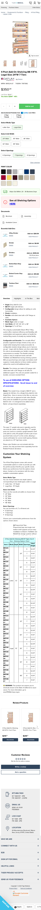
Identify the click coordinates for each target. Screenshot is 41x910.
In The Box (28, 298)
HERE (12, 203)
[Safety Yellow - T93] (9, 177)
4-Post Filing (35, 12)
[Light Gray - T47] (15, 171)
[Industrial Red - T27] (3, 177)
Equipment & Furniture (15, 12)
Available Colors (11, 222)
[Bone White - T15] (9, 183)
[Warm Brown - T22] (26, 177)
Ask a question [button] (20, 772)
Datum (20, 79)
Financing (4, 7)
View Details (10, 740)
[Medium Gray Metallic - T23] (9, 171)
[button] (37, 726)
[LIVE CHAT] (20, 818)
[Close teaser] (15, 907)
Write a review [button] (20, 767)
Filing (27, 12)
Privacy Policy (13, 888)
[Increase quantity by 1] (15, 106)
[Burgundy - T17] (15, 177)
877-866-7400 (30, 3)
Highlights (17, 298)
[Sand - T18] (32, 177)
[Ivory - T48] (15, 183)
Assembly (27, 216)
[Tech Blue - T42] (32, 171)
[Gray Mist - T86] (3, 183)
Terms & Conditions (26, 888)
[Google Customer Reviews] (20, 893)
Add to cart (29, 106)
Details (11, 236)
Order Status (36, 7)
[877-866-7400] (20, 795)
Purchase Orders (14, 7)
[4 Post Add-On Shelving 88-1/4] (5, 63)
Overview (6, 298)
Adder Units (7, 14)
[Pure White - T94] (20, 171)
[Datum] (7, 79)
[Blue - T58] (26, 171)
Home (3, 12)
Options (29, 907)
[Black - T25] (3, 171)
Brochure (9, 216)
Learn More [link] (31, 113)
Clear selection (35, 163)
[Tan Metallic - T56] (20, 177)
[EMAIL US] (20, 807)
